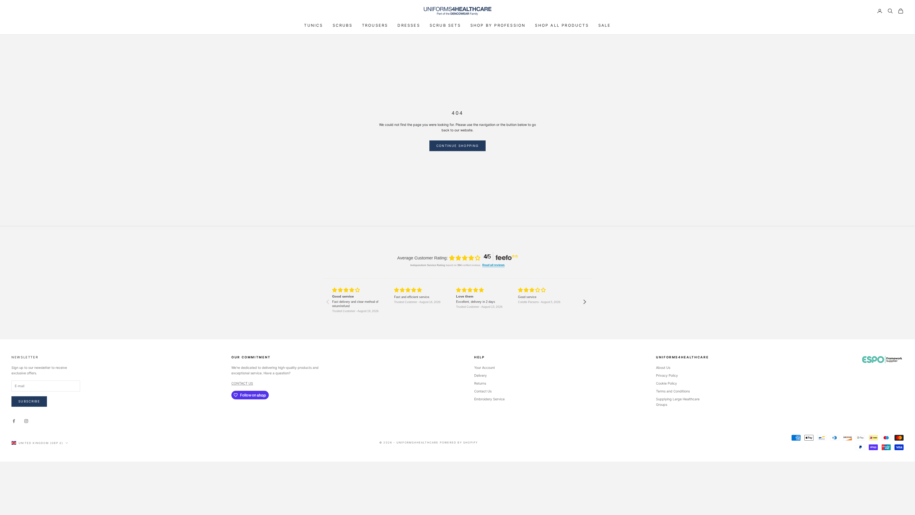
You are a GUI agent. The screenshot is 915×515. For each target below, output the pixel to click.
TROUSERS (375, 25)
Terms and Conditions (673, 391)
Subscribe (29, 401)
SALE (604, 25)
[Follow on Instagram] (26, 421)
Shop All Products (562, 25)
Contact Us (483, 391)
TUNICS (313, 25)
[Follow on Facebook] (13, 421)
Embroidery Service (489, 399)
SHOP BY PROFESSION (498, 25)
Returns (480, 383)
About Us (663, 368)
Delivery (480, 375)
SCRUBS (342, 25)
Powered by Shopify (459, 442)
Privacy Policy (667, 375)
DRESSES (408, 25)
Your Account (484, 368)
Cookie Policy (666, 383)
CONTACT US (242, 383)
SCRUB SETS (445, 25)
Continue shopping (457, 146)
